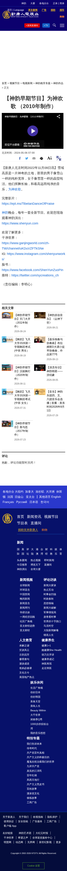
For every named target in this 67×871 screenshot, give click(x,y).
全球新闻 (25, 585)
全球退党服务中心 (42, 837)
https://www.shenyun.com (20, 223)
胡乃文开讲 (48, 654)
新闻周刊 (25, 607)
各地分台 (44, 3)
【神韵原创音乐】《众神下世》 (55, 319)
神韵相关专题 (42, 83)
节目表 (22, 523)
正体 (55, 3)
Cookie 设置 (33, 865)
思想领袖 (49, 603)
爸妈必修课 (25, 668)
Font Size (49, 157)
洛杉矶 (40, 491)
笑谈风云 (24, 650)
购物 (44, 529)
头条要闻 (22, 560)
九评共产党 (33, 766)
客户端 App (10, 825)
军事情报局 (50, 612)
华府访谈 (25, 612)
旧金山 (19, 496)
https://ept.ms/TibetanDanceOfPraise (28, 203)
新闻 (20, 542)
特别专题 (33, 738)
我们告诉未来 (34, 743)
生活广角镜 (36, 687)
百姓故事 (32, 788)
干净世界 (9, 837)
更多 (58, 842)
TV (46, 25)
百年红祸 (32, 775)
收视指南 (38, 816)
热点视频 (36, 560)
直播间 (36, 523)
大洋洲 (50, 491)
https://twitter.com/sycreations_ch (35, 275)
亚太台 (30, 496)
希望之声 (23, 837)
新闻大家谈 (50, 585)
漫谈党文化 (33, 793)
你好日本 (35, 692)
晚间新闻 (25, 598)
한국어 (45, 502)
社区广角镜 (26, 621)
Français (8, 502)
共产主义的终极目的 (38, 757)
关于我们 (24, 816)
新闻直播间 (32, 25)
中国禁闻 (25, 594)
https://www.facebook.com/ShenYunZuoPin (32, 270)
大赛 (32, 3)
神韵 (23, 3)
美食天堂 (35, 701)
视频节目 (15, 83)
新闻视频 (26, 580)
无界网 (31, 842)
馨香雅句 (24, 659)
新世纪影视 (45, 842)
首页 (4, 83)
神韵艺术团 (25, 833)
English (56, 496)
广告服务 (37, 821)
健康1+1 (46, 645)
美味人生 (35, 705)
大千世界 (35, 714)
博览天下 (36, 564)
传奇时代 (32, 748)
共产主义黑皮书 (35, 784)
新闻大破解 (50, 607)
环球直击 (25, 589)
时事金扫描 (50, 594)
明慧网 (7, 842)
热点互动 (49, 589)
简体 (62, 3)
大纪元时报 (42, 833)
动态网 (19, 842)
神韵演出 (22, 569)
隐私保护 (52, 816)
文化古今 (24, 672)
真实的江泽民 (34, 770)
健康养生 (48, 640)
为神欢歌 (14, 189)
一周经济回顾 (27, 616)
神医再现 (47, 663)
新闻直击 (25, 603)
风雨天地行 (33, 779)
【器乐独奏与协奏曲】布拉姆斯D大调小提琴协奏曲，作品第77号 (56, 347)
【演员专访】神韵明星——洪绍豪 (55, 371)
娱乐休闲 (36, 682)
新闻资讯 (34, 517)
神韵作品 (58, 83)
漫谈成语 (24, 663)
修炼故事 (32, 797)
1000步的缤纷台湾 (39, 726)
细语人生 (49, 634)
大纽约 (19, 491)
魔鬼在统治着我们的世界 (40, 761)
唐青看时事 (50, 616)
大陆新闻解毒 (51, 630)
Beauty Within (38, 710)
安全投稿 (23, 821)
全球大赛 (36, 569)
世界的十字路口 (52, 621)
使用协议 (9, 821)
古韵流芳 (24, 654)
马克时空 (49, 625)
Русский (21, 502)
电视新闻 (28, 83)
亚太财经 (25, 630)
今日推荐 (22, 564)
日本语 (33, 502)
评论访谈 (50, 580)
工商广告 (32, 802)
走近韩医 (47, 668)
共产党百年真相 (35, 752)
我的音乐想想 (37, 733)
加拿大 (29, 491)
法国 (10, 496)
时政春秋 (49, 598)
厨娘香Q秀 (36, 719)
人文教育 (25, 640)
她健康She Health (52, 650)
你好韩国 (35, 696)
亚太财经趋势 (27, 625)
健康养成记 (48, 659)
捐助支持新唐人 (28, 529)
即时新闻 (49, 560)
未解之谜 (24, 645)
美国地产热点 (26, 677)
